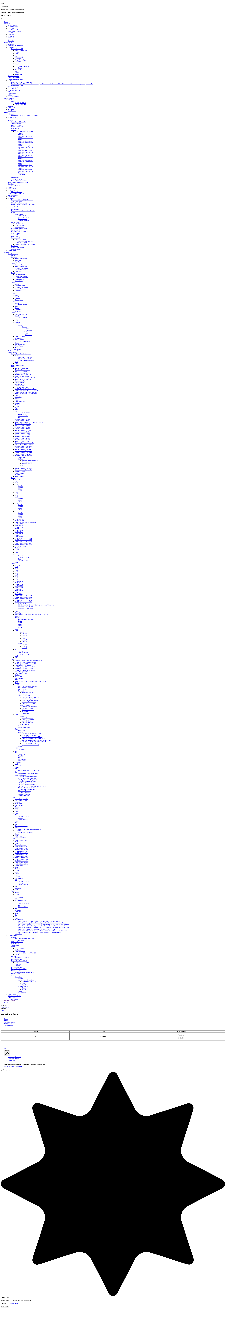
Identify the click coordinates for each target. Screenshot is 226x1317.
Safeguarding (11, 114)
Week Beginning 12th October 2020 (25, 667)
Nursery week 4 (19, 382)
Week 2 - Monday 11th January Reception (26, 390)
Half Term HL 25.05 (20, 546)
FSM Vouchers (12, 188)
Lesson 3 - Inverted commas (30, 700)
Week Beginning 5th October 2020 (24, 665)
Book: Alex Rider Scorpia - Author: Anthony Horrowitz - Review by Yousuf (39, 932)
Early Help (11, 184)
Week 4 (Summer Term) (21, 848)
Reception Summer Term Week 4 (24, 449)
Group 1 (24, 327)
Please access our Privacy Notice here (21, 82)
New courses (15, 177)
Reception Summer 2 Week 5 (23, 427)
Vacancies (10, 39)
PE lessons (21, 978)
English (17, 284)
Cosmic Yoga (22, 414)
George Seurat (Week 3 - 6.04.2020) (28, 770)
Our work (21, 940)
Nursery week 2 (19, 476)
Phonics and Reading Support (16, 193)
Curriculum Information (21, 268)
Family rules (25, 713)
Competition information (29, 981)
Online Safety (19, 271)
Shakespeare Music (20, 344)
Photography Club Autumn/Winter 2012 (26, 953)
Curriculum (11, 47)
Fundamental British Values (15, 79)
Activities (10, 99)
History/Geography (20, 878)
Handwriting (18, 397)
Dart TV (20, 756)
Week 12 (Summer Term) (22, 861)
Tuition (17, 324)
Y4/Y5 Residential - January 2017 (24, 972)
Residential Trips (16, 970)
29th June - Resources (24, 792)
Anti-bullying (22, 749)
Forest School (11, 37)
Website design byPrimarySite (13, 1066)
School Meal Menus (17, 201)
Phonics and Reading (21, 50)
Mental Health (12, 250)
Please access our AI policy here (20, 85)
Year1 (13, 478)
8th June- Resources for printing (27, 787)
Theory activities (23, 819)
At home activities (23, 416)
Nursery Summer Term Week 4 (23, 451)
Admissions (11, 44)
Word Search (22, 760)
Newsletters (11, 109)
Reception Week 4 (20, 381)
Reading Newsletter (13, 351)
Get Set (20, 417)
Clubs (20, 991)
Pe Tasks (20, 459)
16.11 (16, 492)
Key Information (9, 42)
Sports (13, 975)
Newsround (14, 999)
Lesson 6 (24, 641)
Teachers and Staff (23, 220)
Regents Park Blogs (16, 959)
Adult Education (15, 249)
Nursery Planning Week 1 (22, 371)
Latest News (11, 107)
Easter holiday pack (20, 845)
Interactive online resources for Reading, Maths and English (31, 614)
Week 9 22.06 (19, 528)
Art (16, 768)
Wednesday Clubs (20, 225)
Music (16, 65)
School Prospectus (13, 33)
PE (16, 554)
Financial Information (14, 77)
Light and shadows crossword (30, 745)
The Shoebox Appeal (21, 242)
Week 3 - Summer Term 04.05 (23, 541)
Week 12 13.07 (19, 533)
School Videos (12, 111)
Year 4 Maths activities (21, 800)
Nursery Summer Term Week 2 (23, 467)
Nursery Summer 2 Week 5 (22, 428)
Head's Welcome (12, 25)
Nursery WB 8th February (22, 376)
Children (6, 252)
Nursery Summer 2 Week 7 (22, 420)
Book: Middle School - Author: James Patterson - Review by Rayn (37, 929)
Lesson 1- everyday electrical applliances (29, 829)
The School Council (20, 239)
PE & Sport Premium (14, 90)
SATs (16, 320)
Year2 (13, 563)
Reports (24, 985)
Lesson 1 (20, 622)
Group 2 (24, 331)
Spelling (20, 621)
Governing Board (13, 26)
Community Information (18, 247)
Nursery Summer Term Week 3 (23, 454)
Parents (6, 112)
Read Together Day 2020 (25, 357)
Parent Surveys (12, 190)
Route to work (19, 179)
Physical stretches (27, 463)
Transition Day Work (24, 341)
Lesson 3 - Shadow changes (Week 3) (32, 737)
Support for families (16, 185)
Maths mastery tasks (24, 727)
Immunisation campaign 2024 (19, 231)
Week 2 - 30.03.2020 (24, 705)
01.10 (16, 575)
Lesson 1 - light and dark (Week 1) (31, 733)
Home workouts (22, 759)
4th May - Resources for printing (27, 780)
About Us (7, 23)
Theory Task (21, 754)
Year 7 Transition (19, 339)
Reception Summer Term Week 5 (24, 446)
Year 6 (13, 312)
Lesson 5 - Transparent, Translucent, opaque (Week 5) (37, 740)
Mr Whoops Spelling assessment (27, 686)
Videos (27, 328)
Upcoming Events (20, 265)
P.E (16, 411)
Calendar (10, 106)
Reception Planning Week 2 (22, 370)
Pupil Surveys (12, 994)
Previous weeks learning (21, 387)
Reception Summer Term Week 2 (24, 455)
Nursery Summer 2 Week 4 (22, 432)
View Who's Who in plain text (19, 30)
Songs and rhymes (20, 401)
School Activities (12, 935)
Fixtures (24, 988)
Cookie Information (13, 1058)
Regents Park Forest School (19, 961)
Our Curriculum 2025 (17, 49)
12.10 (16, 503)
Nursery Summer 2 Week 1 (22, 441)
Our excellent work (20, 269)
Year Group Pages (13, 254)
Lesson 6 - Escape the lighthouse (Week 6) (34, 741)
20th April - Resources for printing (28, 776)
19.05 (16, 511)
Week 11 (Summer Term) (22, 859)
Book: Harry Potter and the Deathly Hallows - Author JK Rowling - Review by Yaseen (42, 930)
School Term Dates (16, 230)
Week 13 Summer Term (21, 862)
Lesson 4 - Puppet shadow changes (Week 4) (34, 738)
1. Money (21, 716)
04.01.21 (17, 479)
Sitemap (6, 1049)
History (17, 63)
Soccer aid (21, 176)
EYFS (16, 55)
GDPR (10, 80)
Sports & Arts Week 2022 (18, 122)
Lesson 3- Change (27, 721)
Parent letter (18, 964)
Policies (10, 92)
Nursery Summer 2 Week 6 (22, 425)
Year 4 (13, 293)
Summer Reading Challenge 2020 (27, 360)
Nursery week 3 (19, 385)
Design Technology (20, 60)
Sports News (18, 977)
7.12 (16, 481)
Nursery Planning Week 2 (22, 373)
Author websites (22, 317)
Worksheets (28, 330)
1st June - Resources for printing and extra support (32, 786)
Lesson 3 (20, 625)
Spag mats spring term (28, 692)
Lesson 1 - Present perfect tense (30, 697)
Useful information (13, 208)
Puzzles (17, 679)
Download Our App (9, 1000)
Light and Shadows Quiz (29, 743)
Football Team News (24, 986)
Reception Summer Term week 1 (24, 468)
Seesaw (17, 867)
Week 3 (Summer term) (21, 846)
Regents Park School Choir (18, 969)
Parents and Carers (23, 217)
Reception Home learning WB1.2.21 (25, 378)
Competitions (15, 128)
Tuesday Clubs (19, 223)
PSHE (16, 347)
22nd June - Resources (24, 791)
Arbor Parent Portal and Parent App (18, 182)
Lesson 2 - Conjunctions (28, 699)
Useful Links (15, 209)
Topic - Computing (20, 336)
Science (17, 72)
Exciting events (19, 300)
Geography (18, 61)
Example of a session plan (22, 962)
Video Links (21, 457)
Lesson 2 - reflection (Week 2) (30, 735)
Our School (18, 950)
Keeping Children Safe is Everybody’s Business (24, 115)
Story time (25, 711)
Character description (28, 710)
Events (20, 68)
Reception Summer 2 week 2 (23, 436)
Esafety (13, 212)
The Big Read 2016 (20, 103)
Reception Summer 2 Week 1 (23, 440)
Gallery (13, 946)
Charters (20, 133)
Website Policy (12, 1060)
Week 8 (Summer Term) (21, 854)
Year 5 (13, 301)
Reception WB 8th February (23, 374)
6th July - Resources (24, 794)
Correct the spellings (24, 689)
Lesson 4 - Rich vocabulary (29, 702)
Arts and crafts (19, 678)
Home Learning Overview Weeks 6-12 (26, 522)
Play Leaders (22, 992)
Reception (14, 257)
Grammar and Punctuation (25, 619)
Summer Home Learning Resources (21, 354)
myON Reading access (24, 358)
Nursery (13, 255)
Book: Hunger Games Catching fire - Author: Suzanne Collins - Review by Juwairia (41, 926)
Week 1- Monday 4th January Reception (26, 392)
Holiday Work (19, 865)
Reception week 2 (20, 474)
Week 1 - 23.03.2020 (24, 695)
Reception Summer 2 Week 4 (23, 430)
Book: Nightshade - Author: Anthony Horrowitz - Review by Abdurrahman (39, 921)
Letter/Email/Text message (29, 706)
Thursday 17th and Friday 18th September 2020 (28, 660)
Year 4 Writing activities (21, 799)
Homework (18, 298)
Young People (22, 215)
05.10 (16, 497)
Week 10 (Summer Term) (22, 857)
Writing (17, 52)
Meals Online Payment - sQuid (20, 203)
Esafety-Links (19, 214)
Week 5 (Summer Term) (21, 849)
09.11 (16, 484)
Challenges (18, 765)
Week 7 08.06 (19, 525)
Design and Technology (21, 826)
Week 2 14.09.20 (19, 521)
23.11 (16, 494)
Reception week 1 (20, 471)
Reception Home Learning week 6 (24, 443)
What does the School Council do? (24, 241)
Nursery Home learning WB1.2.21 (24, 379)
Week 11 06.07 (19, 532)
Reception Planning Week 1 (22, 368)
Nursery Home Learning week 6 (24, 444)
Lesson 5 (24, 640)
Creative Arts (15, 945)
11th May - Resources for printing (27, 781)
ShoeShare (21, 173)
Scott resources (22, 694)
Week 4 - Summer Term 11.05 (23, 543)
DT (16, 772)
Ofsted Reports (12, 88)
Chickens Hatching (20, 948)
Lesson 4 (20, 627)
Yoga (23, 465)
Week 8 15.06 (19, 527)
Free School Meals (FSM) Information (22, 200)
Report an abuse (22, 219)
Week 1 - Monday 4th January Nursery (26, 393)
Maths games (18, 260)
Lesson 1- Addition (27, 718)
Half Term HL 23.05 (20, 603)
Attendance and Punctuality (15, 45)
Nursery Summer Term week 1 (23, 470)
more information (13, 1303)
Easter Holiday (19, 536)
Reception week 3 (20, 384)
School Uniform (12, 117)
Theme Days (14, 206)
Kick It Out (14, 236)
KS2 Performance (13, 87)
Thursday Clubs (19, 227)
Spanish (17, 343)
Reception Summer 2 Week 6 (23, 424)
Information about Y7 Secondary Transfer (23, 211)
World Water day (23, 174)
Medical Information (13, 119)
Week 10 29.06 (19, 530)
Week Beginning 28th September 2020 (25, 664)
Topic (16, 408)
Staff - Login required (14, 96)
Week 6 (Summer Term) (21, 851)
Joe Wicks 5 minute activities (30, 460)
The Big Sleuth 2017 (20, 104)
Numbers (17, 403)
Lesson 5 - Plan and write (29, 703)
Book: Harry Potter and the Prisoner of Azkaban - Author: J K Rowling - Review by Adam (43, 927)
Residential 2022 (16, 125)
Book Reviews (19, 919)
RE (16, 71)
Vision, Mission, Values (14, 31)
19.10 (16, 579)
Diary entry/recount (27, 708)
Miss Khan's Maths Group (25, 606)
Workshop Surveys (16, 192)
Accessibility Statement (14, 1057)
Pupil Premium (12, 93)
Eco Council (14, 246)
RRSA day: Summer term (25, 138)
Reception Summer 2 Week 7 (23, 419)
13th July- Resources (24, 795)
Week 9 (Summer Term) (21, 856)
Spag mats (21, 691)
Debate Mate (18, 338)
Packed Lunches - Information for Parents (23, 204)
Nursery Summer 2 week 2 (22, 438)
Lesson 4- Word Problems (29, 722)
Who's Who (11, 28)
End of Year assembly (21, 314)
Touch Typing (19, 346)
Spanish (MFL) (19, 74)
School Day (11, 36)
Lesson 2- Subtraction (28, 719)
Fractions (20, 726)
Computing (18, 58)
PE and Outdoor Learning (22, 66)
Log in (6, 1002)
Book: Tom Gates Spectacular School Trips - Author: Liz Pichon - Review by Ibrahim (42, 923)
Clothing (17, 965)
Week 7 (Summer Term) (21, 853)
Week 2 (17, 843)
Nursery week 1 (19, 473)
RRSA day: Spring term (25, 136)
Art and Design (19, 57)
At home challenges (23, 816)
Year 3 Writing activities (21, 671)
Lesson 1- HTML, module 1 (26, 832)
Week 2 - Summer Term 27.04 (23, 540)
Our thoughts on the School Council (25, 244)
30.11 (16, 495)
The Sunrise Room (16, 349)
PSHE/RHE (18, 69)
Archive (13, 101)
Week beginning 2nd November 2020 (25, 670)
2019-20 (17, 235)
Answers (20, 897)
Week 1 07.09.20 (19, 519)
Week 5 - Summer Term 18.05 (23, 544)
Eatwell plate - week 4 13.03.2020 (28, 773)
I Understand (4, 1306)
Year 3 (13, 282)
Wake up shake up (23, 557)
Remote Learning (12, 195)
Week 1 (17, 535)
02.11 (16, 482)
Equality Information (13, 76)
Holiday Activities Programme (19, 180)
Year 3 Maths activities (21, 673)
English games (19, 262)
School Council (15, 238)
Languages (18, 888)
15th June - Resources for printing (27, 789)
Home (6, 22)
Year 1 (13, 263)
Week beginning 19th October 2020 (25, 668)
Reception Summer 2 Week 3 (23, 433)
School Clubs (11, 196)
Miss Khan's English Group (26, 608)
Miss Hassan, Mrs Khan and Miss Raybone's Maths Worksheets (36, 605)
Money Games (26, 724)
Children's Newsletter (17, 942)
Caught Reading (22, 304)
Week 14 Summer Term (21, 864)
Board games (18, 676)
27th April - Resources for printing (28, 778)
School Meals (11, 198)
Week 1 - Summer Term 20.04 (23, 538)
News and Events (9, 98)
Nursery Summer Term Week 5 (23, 447)
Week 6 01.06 (19, 524)
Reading (17, 355)
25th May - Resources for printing (27, 784)
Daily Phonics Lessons (17, 365)
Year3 (13, 659)
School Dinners (15, 233)
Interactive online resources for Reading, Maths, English (30, 681)
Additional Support (20, 775)
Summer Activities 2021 (18, 126)
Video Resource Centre (14, 996)
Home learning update (21, 840)
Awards (13, 130)
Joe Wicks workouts (24, 412)
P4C (16, 657)
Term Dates (11, 34)
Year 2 (13, 273)
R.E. (16, 822)
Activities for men (16, 123)
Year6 (13, 891)
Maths (16, 53)
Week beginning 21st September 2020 (25, 662)
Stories (17, 398)
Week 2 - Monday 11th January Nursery (26, 389)
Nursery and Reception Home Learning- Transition (29, 422)
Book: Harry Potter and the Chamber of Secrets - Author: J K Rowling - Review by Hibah (43, 924)
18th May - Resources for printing (27, 783)
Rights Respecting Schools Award (24, 131)
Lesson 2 (20, 624)
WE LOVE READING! (22, 958)
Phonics (17, 395)
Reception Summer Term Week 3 (24, 452)
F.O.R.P (10, 187)
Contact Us (11, 41)
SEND (10, 95)
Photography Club (20, 951)
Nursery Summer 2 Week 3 (22, 435)
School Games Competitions (26, 980)
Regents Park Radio (16, 967)
